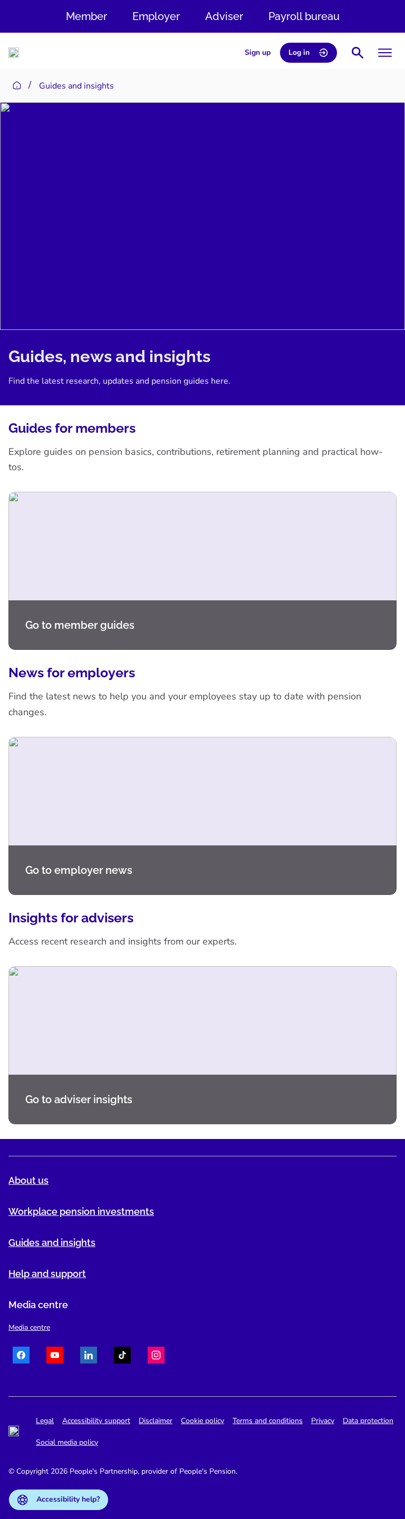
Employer (156, 16)
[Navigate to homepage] (13, 52)
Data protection (368, 1421)
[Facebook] (21, 1356)
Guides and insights (51, 1242)
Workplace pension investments (81, 1211)
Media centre (29, 1327)
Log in (299, 52)
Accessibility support (96, 1421)
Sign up (258, 52)
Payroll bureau (304, 16)
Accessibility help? (68, 1499)
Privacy (322, 1421)
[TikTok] (122, 1356)
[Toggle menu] (385, 52)
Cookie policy (202, 1421)
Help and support (47, 1273)
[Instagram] (156, 1356)
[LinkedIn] (88, 1356)
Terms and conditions (268, 1421)
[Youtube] (55, 1356)
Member (86, 16)
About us (28, 1180)
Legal (45, 1421)
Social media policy (67, 1442)
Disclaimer (155, 1421)
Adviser (224, 16)
